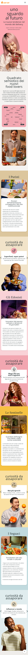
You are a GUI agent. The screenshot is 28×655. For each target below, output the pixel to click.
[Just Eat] (5, 2)
